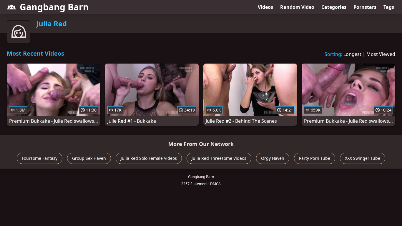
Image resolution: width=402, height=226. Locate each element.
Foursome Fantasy (39, 158)
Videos (265, 7)
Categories (333, 7)
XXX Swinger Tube (362, 158)
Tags (388, 7)
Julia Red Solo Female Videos (149, 158)
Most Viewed (380, 54)
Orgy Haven (272, 158)
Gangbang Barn (54, 7)
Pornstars (364, 7)
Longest (352, 54)
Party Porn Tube (314, 158)
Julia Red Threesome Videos (219, 158)
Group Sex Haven (89, 158)
